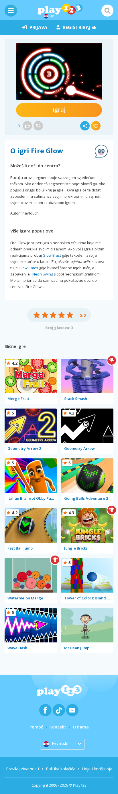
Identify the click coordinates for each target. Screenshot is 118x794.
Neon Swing (42, 274)
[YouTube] (72, 710)
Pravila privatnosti (22, 768)
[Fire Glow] (59, 71)
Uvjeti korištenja (97, 768)
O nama (81, 727)
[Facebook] (45, 710)
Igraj (59, 109)
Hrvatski (60, 743)
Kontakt (58, 727)
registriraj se (79, 27)
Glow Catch (28, 267)
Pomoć (36, 727)
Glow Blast (52, 255)
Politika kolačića (60, 768)
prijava (38, 27)
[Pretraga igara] (107, 11)
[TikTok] (59, 710)
